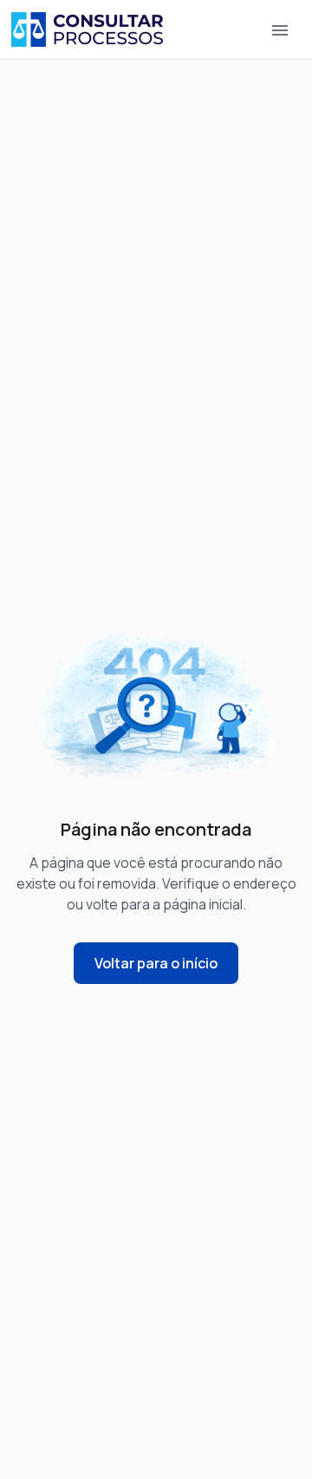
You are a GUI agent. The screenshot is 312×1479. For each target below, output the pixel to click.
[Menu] (280, 29)
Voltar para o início (156, 963)
